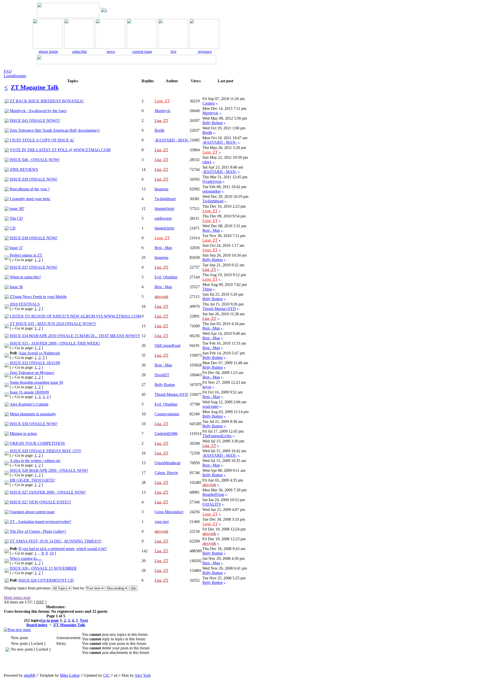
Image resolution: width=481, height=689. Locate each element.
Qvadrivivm (211, 181)
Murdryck (162, 111)
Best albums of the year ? (30, 189)
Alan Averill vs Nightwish (39, 353)
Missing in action (23, 433)
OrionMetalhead (167, 463)
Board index (36, 625)
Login (8, 76)
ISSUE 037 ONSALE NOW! (33, 267)
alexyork (161, 296)
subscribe (79, 51)
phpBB (29, 675)
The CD (16, 218)
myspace (205, 51)
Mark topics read (17, 597)
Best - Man (211, 230)
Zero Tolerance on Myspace (32, 372)
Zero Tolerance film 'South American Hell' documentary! (55, 130)
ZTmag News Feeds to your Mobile (38, 296)
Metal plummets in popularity (33, 414)
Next (84, 620)
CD (13, 228)
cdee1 (207, 162)
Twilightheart (165, 199)
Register (19, 76)
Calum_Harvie (166, 473)
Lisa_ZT (161, 120)
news (111, 51)
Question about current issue (32, 512)
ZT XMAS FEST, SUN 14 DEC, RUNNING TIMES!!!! (55, 541)
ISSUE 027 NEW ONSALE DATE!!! (40, 502)
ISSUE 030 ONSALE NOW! (33, 424)
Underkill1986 (166, 433)
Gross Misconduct (169, 512)
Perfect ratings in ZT (26, 255)
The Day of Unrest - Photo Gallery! (38, 531)
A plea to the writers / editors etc (35, 460)
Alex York (143, 675)
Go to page (50, 620)
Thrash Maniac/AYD (219, 309)
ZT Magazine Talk (35, 87)
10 (52, 553)
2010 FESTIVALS (25, 304)
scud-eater (210, 406)
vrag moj (162, 521)
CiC (106, 675)
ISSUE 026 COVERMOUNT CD (46, 580)
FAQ (8, 71)
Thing (207, 289)
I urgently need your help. (30, 199)
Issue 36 (16, 287)
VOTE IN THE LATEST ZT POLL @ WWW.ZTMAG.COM (60, 150)
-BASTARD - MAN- (172, 140)
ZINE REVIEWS (24, 169)
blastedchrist (164, 208)
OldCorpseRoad (167, 345)
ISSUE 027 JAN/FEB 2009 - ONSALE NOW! (48, 492)
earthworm (163, 218)
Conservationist (167, 414)
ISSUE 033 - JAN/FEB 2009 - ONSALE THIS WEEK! (55, 343)
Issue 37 (16, 248)
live (173, 51)
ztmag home (48, 51)
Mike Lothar (70, 675)
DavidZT (162, 375)
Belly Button (212, 123)
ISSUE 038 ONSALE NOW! (33, 238)
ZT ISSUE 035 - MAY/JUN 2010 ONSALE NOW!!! (53, 324)
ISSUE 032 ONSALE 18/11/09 (35, 363)
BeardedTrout (213, 494)
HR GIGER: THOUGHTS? (32, 480)
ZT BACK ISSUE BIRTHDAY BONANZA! (47, 101)
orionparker (211, 191)
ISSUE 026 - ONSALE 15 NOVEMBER (43, 568)
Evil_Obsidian (166, 277)
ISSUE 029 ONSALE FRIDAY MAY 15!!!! (45, 451)
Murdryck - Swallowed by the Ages (38, 111)
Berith (159, 130)
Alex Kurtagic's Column (29, 404)
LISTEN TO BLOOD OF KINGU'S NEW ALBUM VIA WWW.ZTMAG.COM (75, 316)
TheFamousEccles (216, 436)
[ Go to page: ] (26, 257)
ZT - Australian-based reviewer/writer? (40, 521)
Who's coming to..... (26, 558)
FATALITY (211, 504)
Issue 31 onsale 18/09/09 (29, 392)
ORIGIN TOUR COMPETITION (37, 443)
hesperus (161, 189)
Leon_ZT (162, 101)
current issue (142, 51)
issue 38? (17, 208)
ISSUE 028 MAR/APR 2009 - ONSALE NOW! (49, 470)
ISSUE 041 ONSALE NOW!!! (35, 120)
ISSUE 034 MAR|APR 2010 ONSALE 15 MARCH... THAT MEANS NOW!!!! (75, 336)
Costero (208, 103)
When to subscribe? (25, 277)
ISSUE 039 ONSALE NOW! (33, 179)
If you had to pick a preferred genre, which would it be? (63, 549)
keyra (206, 387)
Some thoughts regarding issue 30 (36, 382)
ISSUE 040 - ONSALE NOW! (35, 160)
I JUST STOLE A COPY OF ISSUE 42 (42, 140)
